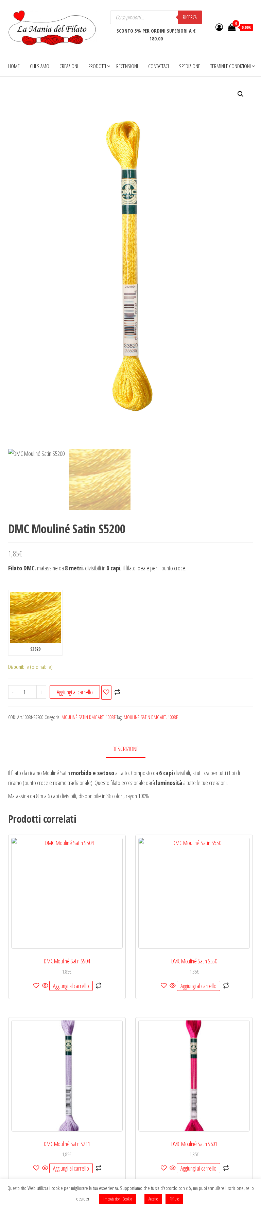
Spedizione (189, 66)
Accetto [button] (153, 1199)
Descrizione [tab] (125, 749)
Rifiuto (174, 1199)
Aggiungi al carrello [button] (71, 986)
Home (14, 66)
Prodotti (97, 66)
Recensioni (127, 66)
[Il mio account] (219, 27)
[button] (240, 94)
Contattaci (158, 66)
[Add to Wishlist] (106, 692)
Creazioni (68, 66)
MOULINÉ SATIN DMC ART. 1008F (89, 717)
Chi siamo (39, 66)
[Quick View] (45, 986)
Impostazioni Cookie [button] (117, 1199)
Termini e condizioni (230, 66)
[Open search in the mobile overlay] (156, 17)
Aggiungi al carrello (75, 692)
